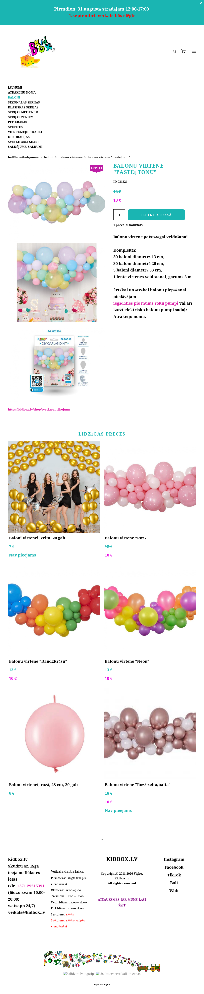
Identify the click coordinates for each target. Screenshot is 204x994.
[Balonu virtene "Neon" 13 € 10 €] (150, 610)
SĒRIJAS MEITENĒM (23, 112)
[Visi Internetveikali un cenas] (118, 974)
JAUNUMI (15, 87)
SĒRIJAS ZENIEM (20, 117)
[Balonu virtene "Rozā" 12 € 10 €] (150, 487)
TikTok (174, 875)
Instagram (174, 859)
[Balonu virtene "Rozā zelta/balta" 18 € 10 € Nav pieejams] (150, 733)
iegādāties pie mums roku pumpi (145, 303)
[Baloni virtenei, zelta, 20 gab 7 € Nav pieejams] (54, 487)
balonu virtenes (70, 157)
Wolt (174, 890)
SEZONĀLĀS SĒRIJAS (24, 102)
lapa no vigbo (102, 985)
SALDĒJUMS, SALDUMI (25, 147)
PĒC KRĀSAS (17, 122)
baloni (48, 157)
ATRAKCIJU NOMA (22, 92)
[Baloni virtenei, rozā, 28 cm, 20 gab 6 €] (54, 733)
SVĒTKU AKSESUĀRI (23, 142)
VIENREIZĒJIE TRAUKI (25, 132)
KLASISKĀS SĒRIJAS (23, 107)
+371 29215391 (30, 886)
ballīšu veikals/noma (23, 157)
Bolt (174, 882)
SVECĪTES (15, 127)
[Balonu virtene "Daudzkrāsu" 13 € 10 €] (54, 610)
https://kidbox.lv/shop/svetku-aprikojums (39, 409)
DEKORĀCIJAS (19, 137)
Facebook (174, 867)
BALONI (14, 97)
